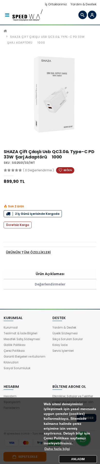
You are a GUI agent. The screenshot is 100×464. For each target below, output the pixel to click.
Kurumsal (11, 327)
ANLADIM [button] (78, 459)
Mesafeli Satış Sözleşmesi (22, 339)
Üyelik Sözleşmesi (65, 333)
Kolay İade (59, 345)
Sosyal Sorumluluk (17, 368)
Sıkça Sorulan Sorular (67, 339)
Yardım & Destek (83, 4)
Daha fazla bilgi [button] (57, 449)
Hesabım (10, 396)
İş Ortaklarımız (56, 4)
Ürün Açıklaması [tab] (50, 273)
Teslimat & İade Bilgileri (20, 333)
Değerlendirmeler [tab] (50, 284)
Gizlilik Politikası (14, 345)
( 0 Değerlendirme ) (38, 170)
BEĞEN (68, 170)
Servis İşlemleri (63, 351)
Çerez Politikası (14, 351)
